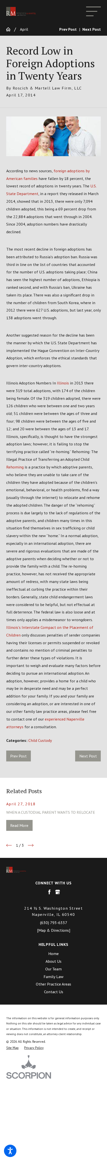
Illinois (63, 382)
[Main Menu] (93, 11)
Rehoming (15, 466)
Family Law (53, 976)
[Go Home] (10, 29)
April (24, 29)
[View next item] (31, 845)
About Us (53, 961)
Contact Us (53, 991)
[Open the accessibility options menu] (10, 1151)
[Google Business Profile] (57, 892)
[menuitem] (53, 954)
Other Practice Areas (53, 984)
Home (53, 953)
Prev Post (18, 755)
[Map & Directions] (53, 930)
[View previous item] (9, 845)
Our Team (53, 968)
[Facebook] (49, 892)
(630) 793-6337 (53, 922)
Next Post (88, 755)
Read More (19, 825)
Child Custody (40, 740)
